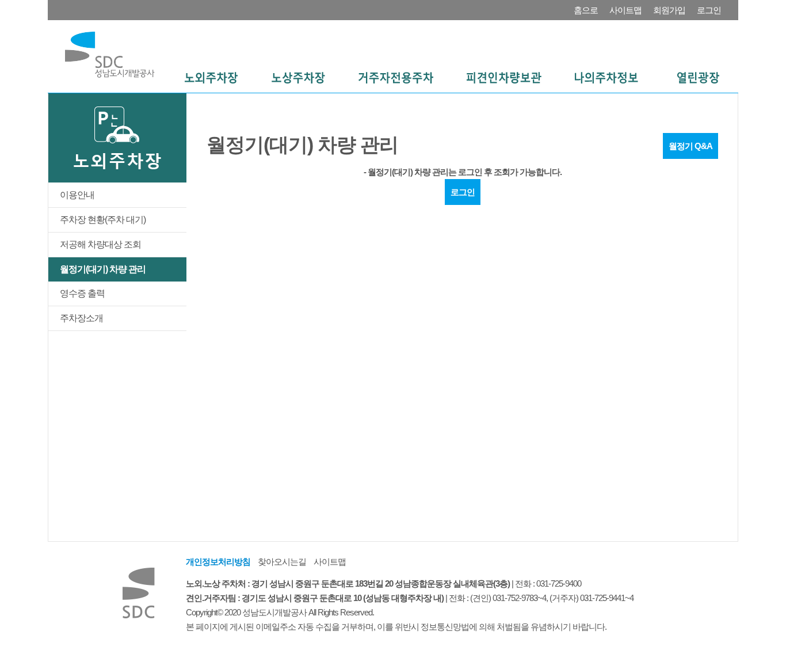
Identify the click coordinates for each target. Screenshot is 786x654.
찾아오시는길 (282, 561)
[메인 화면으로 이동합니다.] (110, 54)
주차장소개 (81, 318)
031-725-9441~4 (607, 598)
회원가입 (669, 10)
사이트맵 (625, 10)
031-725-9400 (558, 583)
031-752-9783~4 (519, 598)
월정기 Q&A (690, 146)
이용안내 (77, 195)
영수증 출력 (82, 293)
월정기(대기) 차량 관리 (103, 269)
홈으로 (586, 10)
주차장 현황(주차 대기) (103, 220)
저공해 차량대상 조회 (100, 244)
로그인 (709, 10)
